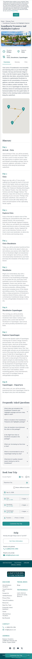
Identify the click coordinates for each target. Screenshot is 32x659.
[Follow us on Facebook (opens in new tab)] (10, 648)
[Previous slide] (3, 38)
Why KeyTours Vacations (6, 614)
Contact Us (5, 593)
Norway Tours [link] (10, 21)
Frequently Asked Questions (7, 608)
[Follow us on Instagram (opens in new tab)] (14, 648)
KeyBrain (5, 655)
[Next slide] (28, 38)
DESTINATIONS (7, 563)
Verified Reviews (7, 595)
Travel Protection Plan (7, 590)
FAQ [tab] (25, 62)
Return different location (23, 487)
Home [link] (2, 21)
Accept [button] (16, 14)
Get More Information (16, 541)
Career (4, 611)
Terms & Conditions (8, 600)
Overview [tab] (7, 62)
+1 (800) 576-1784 (10, 627)
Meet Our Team (6, 605)
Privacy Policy (14, 10)
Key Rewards (6, 618)
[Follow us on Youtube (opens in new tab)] (18, 648)
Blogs (18, 585)
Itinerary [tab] (17, 62)
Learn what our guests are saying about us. (22, 594)
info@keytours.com (10, 630)
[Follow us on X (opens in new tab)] (22, 648)
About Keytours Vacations (6, 586)
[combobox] (14, 482)
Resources (5, 603)
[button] (28, 34)
